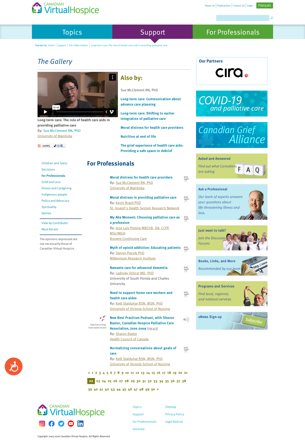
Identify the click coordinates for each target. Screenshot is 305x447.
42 (107, 389)
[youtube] (71, 423)
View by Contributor (55, 222)
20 (180, 372)
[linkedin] (80, 423)
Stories (46, 213)
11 (132, 372)
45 (124, 389)
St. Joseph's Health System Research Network (144, 208)
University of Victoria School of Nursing (140, 308)
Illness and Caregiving (56, 188)
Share (51, 146)
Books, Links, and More (216, 261)
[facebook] (51, 424)
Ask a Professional (212, 189)
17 (163, 372)
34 (161, 380)
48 (141, 389)
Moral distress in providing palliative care (143, 197)
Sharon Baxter (126, 333)
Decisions (48, 169)
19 (174, 372)
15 (153, 372)
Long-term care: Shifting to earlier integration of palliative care (147, 115)
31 (144, 380)
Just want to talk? (212, 230)
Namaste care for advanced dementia (138, 267)
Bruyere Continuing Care (128, 238)
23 (98, 380)
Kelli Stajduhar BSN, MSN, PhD (139, 303)
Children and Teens (54, 163)
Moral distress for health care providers (152, 127)
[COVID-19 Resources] (231, 103)
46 (130, 389)
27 (121, 380)
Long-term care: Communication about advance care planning (151, 101)
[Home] (68, 7)
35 (167, 380)
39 (90, 389)
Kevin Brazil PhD (128, 202)
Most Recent (50, 229)
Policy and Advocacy (55, 200)
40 (96, 389)
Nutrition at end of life (138, 136)
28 (127, 380)
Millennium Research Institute (133, 258)
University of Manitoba (55, 136)
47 (136, 389)
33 (155, 380)
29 (133, 380)
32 (150, 380)
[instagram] (42, 424)
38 (184, 380)
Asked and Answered (214, 158)
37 (178, 380)
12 (137, 372)
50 (153, 389)
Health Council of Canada (129, 339)
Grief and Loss (51, 181)
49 (147, 389)
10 (127, 372)
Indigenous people (54, 194)
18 (169, 372)
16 (158, 372)
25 (109, 380)
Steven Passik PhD (130, 253)
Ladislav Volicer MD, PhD (135, 273)
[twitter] (61, 423)
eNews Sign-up (210, 316)
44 (119, 389)
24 (104, 380)
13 (142, 372)
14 (148, 372)
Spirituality (49, 206)
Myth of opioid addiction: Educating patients (145, 247)
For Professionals (53, 175)
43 (113, 389)
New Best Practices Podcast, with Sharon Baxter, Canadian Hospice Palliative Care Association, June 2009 (142, 323)
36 (173, 380)
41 (101, 389)
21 (186, 372)
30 (138, 380)
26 (115, 380)
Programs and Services (216, 286)
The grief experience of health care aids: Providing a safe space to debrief (152, 148)
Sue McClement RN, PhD (62, 130)
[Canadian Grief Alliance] (231, 135)
